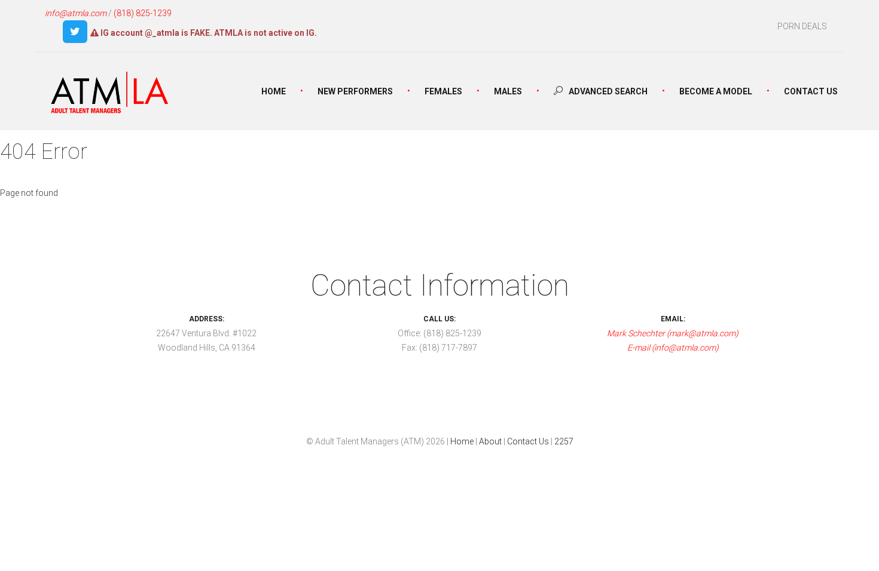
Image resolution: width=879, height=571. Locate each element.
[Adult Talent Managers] (109, 95)
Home (273, 91)
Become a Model (715, 91)
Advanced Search (607, 91)
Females (443, 91)
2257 (563, 441)
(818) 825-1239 (143, 13)
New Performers (355, 91)
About (490, 441)
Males (508, 91)
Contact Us (811, 91)
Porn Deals (802, 26)
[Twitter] (75, 31)
